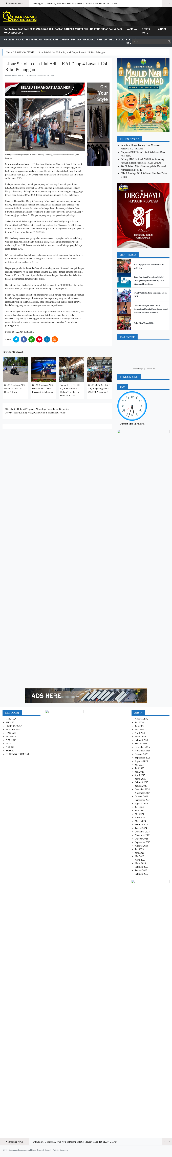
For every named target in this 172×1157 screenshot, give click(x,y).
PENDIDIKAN (51, 39)
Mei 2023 (139, 856)
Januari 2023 (141, 870)
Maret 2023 (140, 863)
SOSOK (120, 39)
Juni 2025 (139, 768)
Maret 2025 (140, 779)
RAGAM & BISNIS (24, 52)
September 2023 (142, 842)
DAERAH (64, 39)
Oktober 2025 (141, 754)
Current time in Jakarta (132, 424)
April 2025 (140, 775)
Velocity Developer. (60, 1150)
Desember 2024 (142, 789)
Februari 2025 (141, 782)
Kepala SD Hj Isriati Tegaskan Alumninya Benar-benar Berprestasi (38, 409)
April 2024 (140, 817)
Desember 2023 (142, 831)
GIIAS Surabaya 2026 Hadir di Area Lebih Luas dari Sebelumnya (42, 388)
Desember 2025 (142, 747)
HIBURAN (9, 39)
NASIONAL (132, 29)
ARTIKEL (109, 39)
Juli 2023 (139, 849)
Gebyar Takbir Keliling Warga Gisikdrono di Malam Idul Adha (35, 412)
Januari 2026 (141, 743)
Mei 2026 (139, 729)
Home (9, 52)
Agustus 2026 (141, 719)
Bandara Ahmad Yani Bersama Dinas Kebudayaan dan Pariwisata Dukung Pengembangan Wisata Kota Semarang (63, 31)
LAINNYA (161, 29)
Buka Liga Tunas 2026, (144, 323)
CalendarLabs (150, 369)
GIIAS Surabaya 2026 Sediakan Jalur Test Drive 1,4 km (14, 388)
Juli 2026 (139, 722)
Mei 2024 (139, 814)
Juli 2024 (139, 807)
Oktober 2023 (141, 838)
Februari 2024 (141, 824)
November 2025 (142, 750)
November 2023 (142, 835)
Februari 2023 (141, 867)
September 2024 (142, 800)
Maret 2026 (140, 736)
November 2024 (142, 793)
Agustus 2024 (141, 803)
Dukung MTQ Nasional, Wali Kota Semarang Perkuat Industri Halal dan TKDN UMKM (75, 3)
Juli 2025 (139, 765)
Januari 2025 (141, 786)
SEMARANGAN (34, 39)
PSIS (99, 39)
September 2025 (142, 757)
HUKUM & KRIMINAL (18, 754)
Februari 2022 (141, 874)
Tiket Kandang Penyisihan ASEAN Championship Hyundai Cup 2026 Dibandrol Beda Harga (149, 280)
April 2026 (140, 733)
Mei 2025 (139, 772)
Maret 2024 (140, 821)
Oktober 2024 (141, 796)
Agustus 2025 (141, 761)
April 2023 (140, 860)
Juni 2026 (139, 726)
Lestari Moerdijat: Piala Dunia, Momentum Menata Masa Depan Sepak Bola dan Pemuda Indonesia (151, 309)
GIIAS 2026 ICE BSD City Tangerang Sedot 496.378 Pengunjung (99, 388)
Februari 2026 (141, 740)
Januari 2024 (141, 828)
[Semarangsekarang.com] (19, 16)
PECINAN (76, 39)
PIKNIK (20, 39)
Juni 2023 (139, 853)
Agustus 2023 (141, 846)
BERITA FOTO (146, 31)
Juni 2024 (139, 810)
